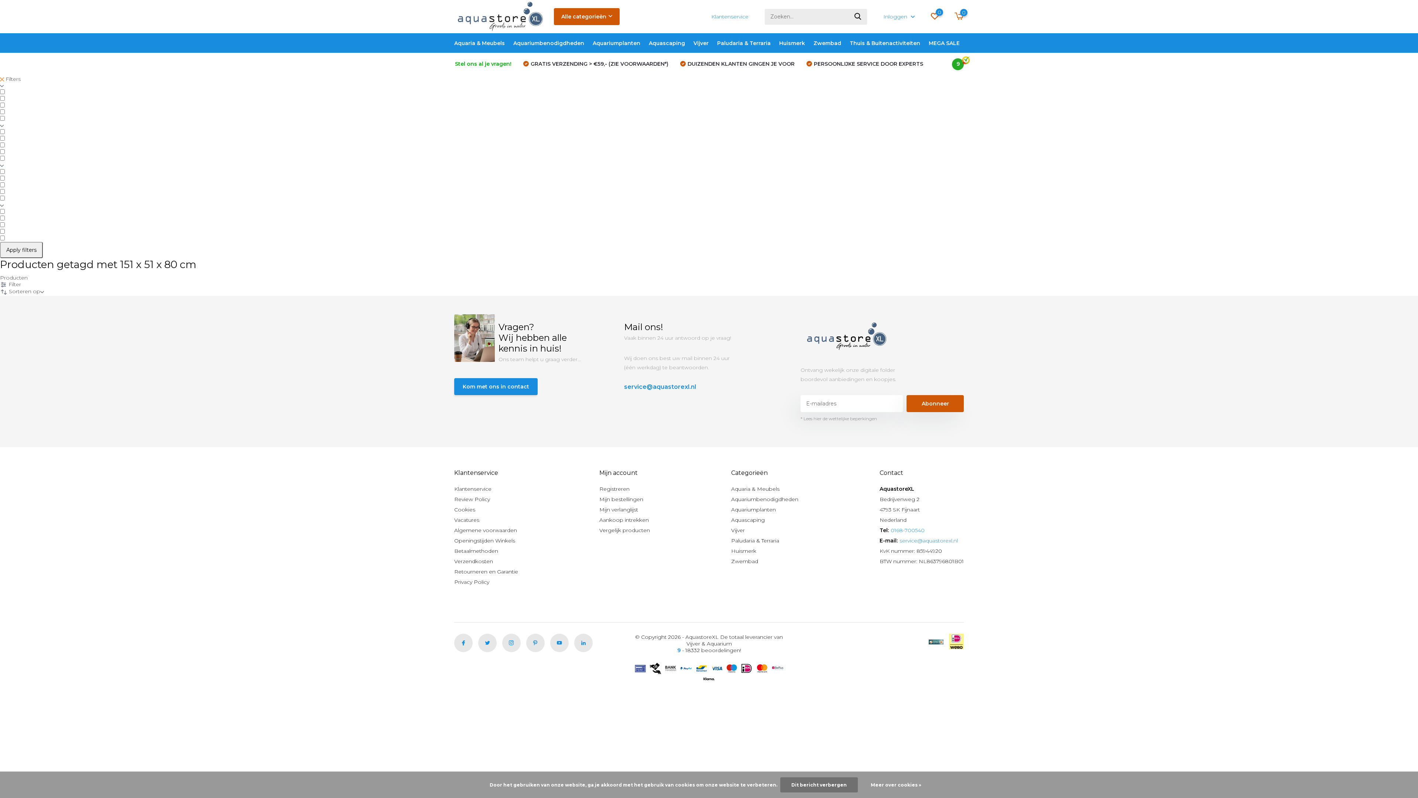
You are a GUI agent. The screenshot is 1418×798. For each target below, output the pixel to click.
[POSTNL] (936, 641)
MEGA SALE (944, 43)
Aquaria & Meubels (479, 43)
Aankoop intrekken (624, 520)
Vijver (701, 43)
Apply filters (21, 250)
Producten (14, 277)
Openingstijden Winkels (484, 540)
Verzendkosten (473, 561)
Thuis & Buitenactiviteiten (885, 43)
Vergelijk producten (624, 530)
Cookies (464, 509)
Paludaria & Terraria (744, 43)
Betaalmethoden (476, 551)
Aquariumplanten (616, 43)
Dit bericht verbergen (819, 785)
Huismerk (792, 43)
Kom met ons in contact (496, 386)
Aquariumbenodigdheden (548, 43)
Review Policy (472, 499)
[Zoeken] (858, 16)
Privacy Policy (471, 582)
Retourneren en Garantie (486, 571)
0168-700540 (908, 530)
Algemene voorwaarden (485, 530)
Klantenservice (730, 16)
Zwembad (827, 43)
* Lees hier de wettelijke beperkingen (839, 418)
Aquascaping (667, 43)
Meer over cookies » (896, 785)
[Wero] (956, 641)
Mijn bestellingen (621, 499)
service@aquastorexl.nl (660, 386)
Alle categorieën (583, 16)
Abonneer (935, 403)
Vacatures (466, 520)
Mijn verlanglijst (618, 509)
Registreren (614, 489)
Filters (12, 79)
